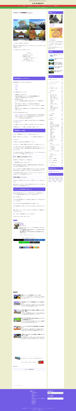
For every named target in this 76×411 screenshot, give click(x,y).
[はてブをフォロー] (24, 234)
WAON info (34, 401)
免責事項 (35, 408)
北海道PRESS (34, 392)
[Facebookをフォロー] (23, 234)
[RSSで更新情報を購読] (33, 234)
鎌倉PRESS (34, 402)
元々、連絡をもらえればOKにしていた (30, 57)
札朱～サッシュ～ (35, 395)
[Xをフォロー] (21, 234)
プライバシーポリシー (30, 408)
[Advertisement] (29, 16)
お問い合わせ (39, 408)
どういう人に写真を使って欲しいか (28, 60)
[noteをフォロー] (28, 234)
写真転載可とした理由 (26, 56)
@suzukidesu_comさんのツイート (54, 171)
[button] (34, 242)
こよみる (33, 404)
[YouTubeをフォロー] (27, 234)
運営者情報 (24, 408)
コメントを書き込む (29, 369)
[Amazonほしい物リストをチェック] (30, 234)
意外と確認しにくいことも (28, 59)
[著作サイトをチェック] (20, 234)
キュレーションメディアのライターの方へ (47, 408)
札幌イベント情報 (18, 114)
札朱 (16, 87)
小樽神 (16, 89)
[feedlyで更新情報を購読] (31, 234)
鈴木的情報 (15, 220)
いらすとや (19, 120)
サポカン (16, 84)
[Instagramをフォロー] (25, 234)
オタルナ (16, 86)
